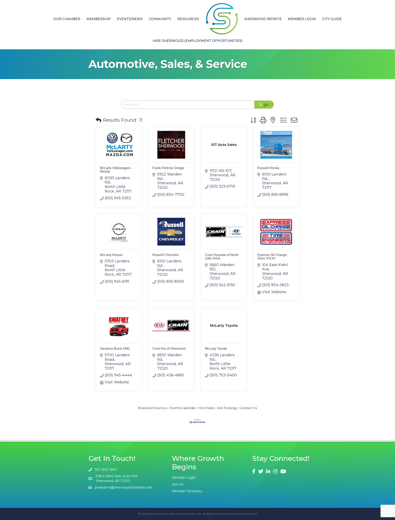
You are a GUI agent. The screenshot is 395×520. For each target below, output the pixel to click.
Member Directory (187, 491)
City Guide (332, 19)
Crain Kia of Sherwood (169, 348)
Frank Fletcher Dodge (168, 168)
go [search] (266, 104)
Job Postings (227, 408)
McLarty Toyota (216, 348)
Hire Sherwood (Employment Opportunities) (197, 41)
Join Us (177, 484)
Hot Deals (206, 408)
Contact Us (248, 408)
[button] (98, 120)
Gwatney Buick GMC (115, 348)
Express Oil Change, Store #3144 (272, 256)
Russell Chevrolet (165, 255)
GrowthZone (248, 513)
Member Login (302, 19)
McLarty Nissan (111, 255)
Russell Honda (268, 168)
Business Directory (152, 408)
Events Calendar (183, 408)
